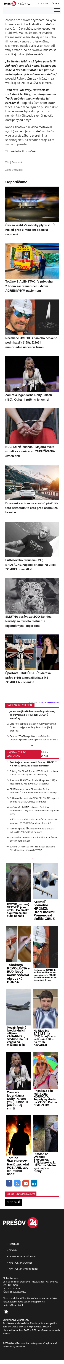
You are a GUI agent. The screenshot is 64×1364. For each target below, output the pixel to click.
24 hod (44, 755)
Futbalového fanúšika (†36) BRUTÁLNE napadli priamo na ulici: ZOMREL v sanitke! (34, 799)
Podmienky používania (22, 1256)
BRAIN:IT (20, 1346)
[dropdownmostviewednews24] (32, 858)
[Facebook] (9, 1183)
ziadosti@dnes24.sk (13, 1305)
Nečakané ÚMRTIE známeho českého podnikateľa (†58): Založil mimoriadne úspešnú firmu (34, 811)
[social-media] (5, 1312)
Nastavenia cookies (20, 1262)
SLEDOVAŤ (13, 1202)
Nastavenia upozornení (23, 1269)
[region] (29, 4)
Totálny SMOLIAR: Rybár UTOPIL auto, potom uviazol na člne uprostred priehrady (34, 772)
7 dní (43, 752)
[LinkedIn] (34, 1183)
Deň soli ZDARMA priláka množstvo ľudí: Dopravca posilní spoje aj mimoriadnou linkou (34, 738)
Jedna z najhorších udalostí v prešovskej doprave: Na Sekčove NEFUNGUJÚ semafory (32, 715)
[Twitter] (17, 1183)
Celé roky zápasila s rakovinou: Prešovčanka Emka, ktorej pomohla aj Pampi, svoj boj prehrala (33, 727)
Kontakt (13, 1244)
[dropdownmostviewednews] (32, 745)
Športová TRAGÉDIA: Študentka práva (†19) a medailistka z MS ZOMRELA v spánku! (33, 782)
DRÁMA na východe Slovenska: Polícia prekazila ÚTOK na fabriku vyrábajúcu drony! (33, 791)
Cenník (12, 1250)
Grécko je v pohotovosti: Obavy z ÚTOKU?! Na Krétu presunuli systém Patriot (33, 764)
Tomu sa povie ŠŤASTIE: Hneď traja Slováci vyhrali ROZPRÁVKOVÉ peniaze (32, 830)
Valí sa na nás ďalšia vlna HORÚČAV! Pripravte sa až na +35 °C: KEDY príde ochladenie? (33, 821)
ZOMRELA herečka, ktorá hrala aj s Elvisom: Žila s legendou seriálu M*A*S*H (32, 848)
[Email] (26, 1183)
